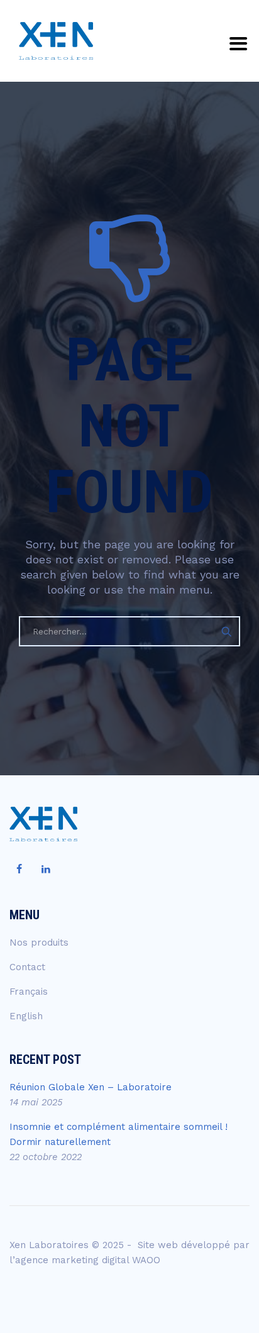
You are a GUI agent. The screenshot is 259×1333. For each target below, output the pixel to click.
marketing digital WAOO (106, 1260)
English (26, 1016)
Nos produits (39, 942)
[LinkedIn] (45, 869)
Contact (27, 967)
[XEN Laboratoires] (56, 41)
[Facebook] (18, 869)
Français (28, 991)
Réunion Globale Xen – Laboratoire (90, 1087)
